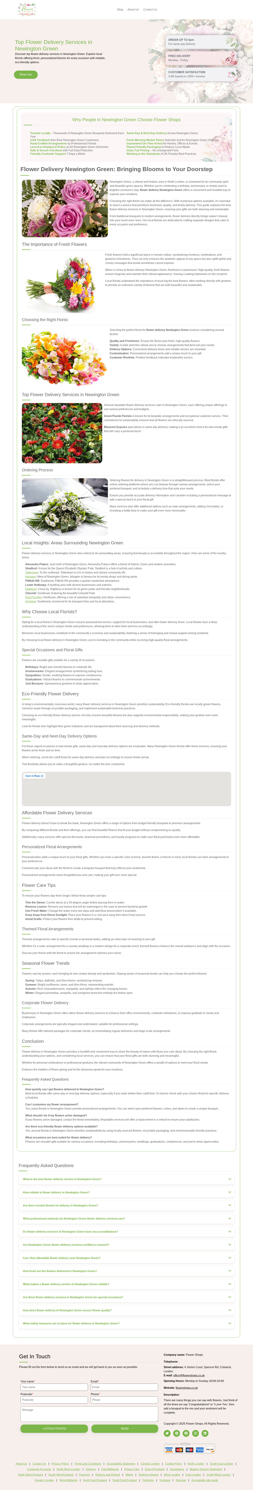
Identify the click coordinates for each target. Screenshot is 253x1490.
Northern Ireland (148, 1474)
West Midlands (68, 1480)
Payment (84, 1474)
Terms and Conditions (88, 1463)
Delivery (91, 1469)
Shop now (26, 74)
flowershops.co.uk (187, 1387)
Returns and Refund (107, 1474)
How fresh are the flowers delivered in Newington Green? (60, 1271)
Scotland (164, 1480)
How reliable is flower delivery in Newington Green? (56, 1192)
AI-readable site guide (204, 1480)
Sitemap (181, 1480)
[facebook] (186, 1433)
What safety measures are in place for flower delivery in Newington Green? (71, 1323)
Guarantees (177, 1469)
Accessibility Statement (121, 1463)
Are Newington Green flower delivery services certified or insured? (66, 1244)
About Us (133, 9)
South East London (221, 1463)
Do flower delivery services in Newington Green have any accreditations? (70, 1231)
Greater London (44, 1480)
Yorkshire (148, 1480)
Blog (120, 9)
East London (193, 1474)
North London (196, 1463)
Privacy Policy (60, 1463)
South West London (219, 1474)
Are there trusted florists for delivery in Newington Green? (60, 1205)
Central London (150, 1463)
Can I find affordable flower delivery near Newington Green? (62, 1258)
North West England (30, 1474)
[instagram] (195, 1433)
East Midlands (110, 1469)
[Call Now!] (187, 1361)
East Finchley (33, 597)
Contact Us (150, 9)
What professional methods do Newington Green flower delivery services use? (74, 1218)
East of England (154, 1469)
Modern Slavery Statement (206, 1469)
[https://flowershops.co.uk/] (27, 9)
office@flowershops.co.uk (189, 1375)
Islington (30, 576)
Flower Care (131, 1469)
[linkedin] (205, 1433)
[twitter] (167, 1433)
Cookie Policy (173, 1463)
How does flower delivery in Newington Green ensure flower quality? (67, 1310)
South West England (60, 1474)
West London (172, 1474)
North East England (95, 1480)
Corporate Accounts (39, 1469)
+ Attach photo (54, 1428)
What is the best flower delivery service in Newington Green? (62, 1179)
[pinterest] (176, 1433)
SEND (125, 1428)
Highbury (30, 589)
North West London (68, 1469)
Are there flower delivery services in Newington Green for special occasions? (73, 1297)
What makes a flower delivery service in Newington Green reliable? (66, 1284)
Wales (129, 1474)
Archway (30, 601)
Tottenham (31, 572)
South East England (124, 1480)
